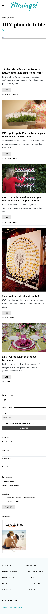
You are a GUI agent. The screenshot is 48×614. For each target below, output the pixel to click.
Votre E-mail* (6, 458)
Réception (5, 583)
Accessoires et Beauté (10, 589)
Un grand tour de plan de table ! (20, 296)
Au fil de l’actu (7, 565)
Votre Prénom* (7, 442)
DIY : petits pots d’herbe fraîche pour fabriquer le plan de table (23, 134)
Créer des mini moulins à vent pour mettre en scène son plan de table (22, 198)
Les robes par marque (9, 571)
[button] (3, 5)
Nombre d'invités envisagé (10, 485)
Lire (6, 90)
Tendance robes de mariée (35, 571)
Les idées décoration (33, 583)
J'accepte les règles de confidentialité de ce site (20, 423)
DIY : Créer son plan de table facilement (19, 358)
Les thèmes (30, 577)
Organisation (30, 589)
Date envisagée (7, 477)
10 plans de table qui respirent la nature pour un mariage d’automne (22, 70)
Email (5, 413)
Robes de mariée (31, 565)
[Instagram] (4, 400)
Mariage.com (10, 600)
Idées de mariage (8, 577)
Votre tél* (5, 467)
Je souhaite (6, 494)
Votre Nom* (6, 450)
